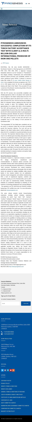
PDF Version (6, 63)
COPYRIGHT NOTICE (6, 380)
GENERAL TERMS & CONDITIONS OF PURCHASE (13, 391)
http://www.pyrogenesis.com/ (16, 267)
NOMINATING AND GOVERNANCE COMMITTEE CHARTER (15, 405)
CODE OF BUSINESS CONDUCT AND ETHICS (12, 394)
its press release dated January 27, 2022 (16, 81)
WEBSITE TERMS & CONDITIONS (9, 386)
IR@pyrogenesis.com (6, 293)
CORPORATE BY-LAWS (6, 400)
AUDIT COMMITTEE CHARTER (8, 403)
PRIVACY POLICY (5, 383)
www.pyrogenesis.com (12, 190)
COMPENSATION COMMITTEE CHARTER (11, 408)
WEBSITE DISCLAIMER (6, 389)
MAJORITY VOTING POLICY (8, 411)
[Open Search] (1, 8)
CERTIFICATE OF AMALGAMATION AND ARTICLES (13, 397)
